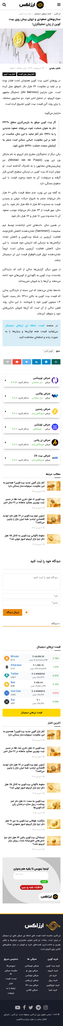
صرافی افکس (32, 990)
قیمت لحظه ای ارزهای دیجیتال (24, 325)
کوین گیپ (48, 351)
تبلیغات (11, 993)
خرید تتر (53, 975)
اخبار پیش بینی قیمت (26, 74)
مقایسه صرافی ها (11, 972)
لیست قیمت (11, 978)
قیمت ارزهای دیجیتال (31, 712)
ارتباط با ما (10, 988)
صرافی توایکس (32, 975)
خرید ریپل (53, 980)
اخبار (11, 983)
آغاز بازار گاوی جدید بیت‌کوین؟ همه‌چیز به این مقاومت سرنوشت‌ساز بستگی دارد (24, 484)
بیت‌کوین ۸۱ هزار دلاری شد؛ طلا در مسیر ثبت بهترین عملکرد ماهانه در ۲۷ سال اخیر (24, 500)
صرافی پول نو (32, 970)
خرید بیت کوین (53, 965)
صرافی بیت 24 (31, 985)
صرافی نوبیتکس (32, 965)
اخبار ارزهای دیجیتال (42, 13)
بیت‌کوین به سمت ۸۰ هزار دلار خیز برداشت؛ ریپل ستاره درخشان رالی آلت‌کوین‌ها (28, 804)
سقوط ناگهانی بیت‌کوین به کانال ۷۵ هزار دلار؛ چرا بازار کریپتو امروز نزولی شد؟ (25, 537)
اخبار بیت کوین (9, 74)
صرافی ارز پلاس (32, 980)
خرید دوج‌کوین (53, 985)
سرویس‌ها (11, 965)
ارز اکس (57, 13)
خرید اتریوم (53, 970)
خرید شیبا (53, 990)
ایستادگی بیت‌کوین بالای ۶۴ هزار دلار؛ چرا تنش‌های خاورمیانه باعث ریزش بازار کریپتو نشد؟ (24, 841)
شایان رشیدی (54, 68)
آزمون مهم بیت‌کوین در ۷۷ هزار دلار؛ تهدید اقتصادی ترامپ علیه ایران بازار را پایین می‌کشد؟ (24, 519)
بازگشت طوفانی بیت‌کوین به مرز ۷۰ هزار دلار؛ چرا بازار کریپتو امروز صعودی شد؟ (25, 822)
